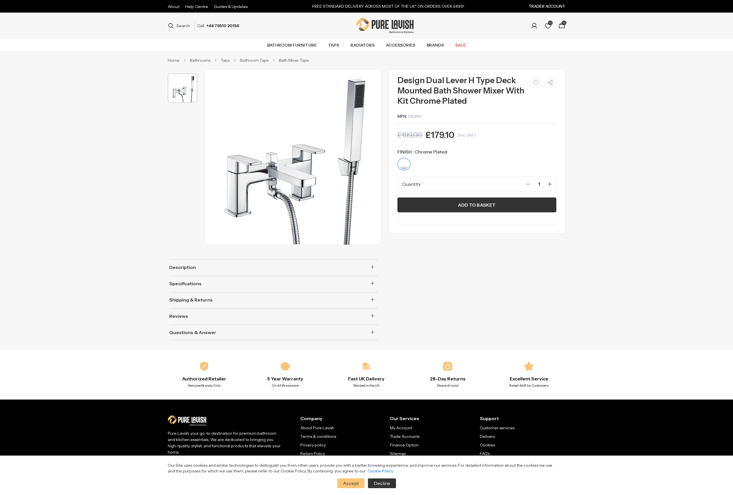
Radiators (362, 45)
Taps (333, 45)
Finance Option (404, 445)
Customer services (497, 427)
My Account (401, 427)
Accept (351, 483)
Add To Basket (477, 205)
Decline (382, 483)
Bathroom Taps (254, 60)
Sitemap (398, 453)
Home (174, 60)
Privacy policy (313, 445)
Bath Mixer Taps (294, 60)
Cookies (487, 445)
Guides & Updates (231, 6)
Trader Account (547, 6)
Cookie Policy (380, 471)
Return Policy (312, 453)
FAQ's (485, 453)
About (174, 6)
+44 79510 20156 (222, 25)
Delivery (487, 436)
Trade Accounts (404, 436)
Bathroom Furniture (292, 45)
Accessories (400, 45)
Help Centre (196, 6)
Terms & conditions (318, 436)
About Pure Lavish (317, 427)
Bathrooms (200, 60)
